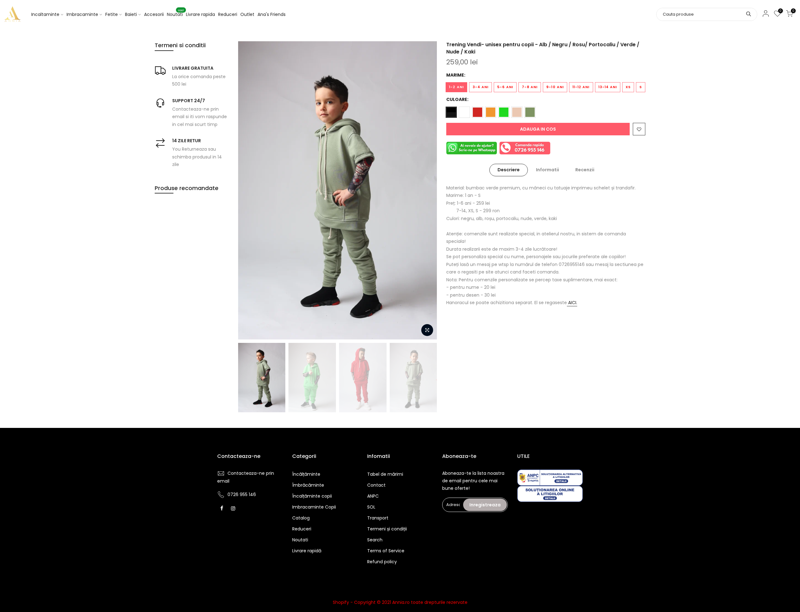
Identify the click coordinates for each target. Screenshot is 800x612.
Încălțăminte (306, 474)
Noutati (175, 13)
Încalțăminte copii (312, 496)
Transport (377, 518)
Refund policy (382, 562)
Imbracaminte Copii (314, 507)
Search (374, 540)
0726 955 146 (242, 494)
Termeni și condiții (387, 529)
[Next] (426, 190)
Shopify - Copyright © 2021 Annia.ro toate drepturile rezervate (400, 602)
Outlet (247, 14)
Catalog (301, 518)
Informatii (547, 170)
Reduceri (227, 14)
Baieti (131, 14)
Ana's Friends (272, 14)
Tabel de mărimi (385, 474)
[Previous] (249, 190)
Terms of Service (385, 551)
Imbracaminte (82, 14)
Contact (376, 485)
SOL (371, 507)
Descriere (509, 170)
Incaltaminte (45, 14)
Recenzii (584, 170)
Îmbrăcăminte (308, 485)
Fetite (111, 14)
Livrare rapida (200, 14)
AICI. (572, 302)
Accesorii (154, 14)
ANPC (373, 496)
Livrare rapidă (306, 551)
